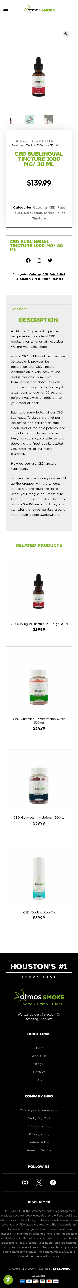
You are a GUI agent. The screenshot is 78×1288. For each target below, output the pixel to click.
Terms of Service (39, 1150)
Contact (39, 1072)
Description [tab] (19, 309)
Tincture (39, 218)
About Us (39, 1056)
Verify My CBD (39, 1118)
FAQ (39, 1080)
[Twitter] (50, 260)
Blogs (39, 1064)
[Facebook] (28, 260)
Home (24, 141)
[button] (6, 9)
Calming (40, 207)
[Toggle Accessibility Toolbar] (8, 1280)
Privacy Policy (39, 1134)
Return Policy (39, 1142)
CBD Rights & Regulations (39, 1110)
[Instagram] (39, 260)
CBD (52, 207)
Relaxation (33, 213)
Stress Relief (38, 141)
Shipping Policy (39, 1126)
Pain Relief (57, 274)
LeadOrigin (61, 1268)
